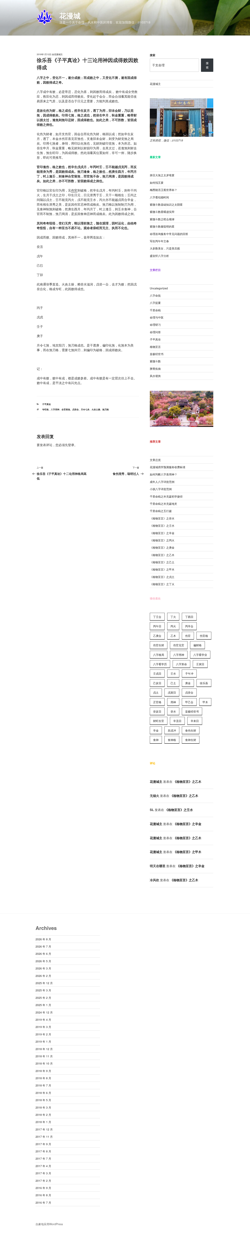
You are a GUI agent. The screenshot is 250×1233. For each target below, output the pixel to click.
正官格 (157, 702)
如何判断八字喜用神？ (163, 474)
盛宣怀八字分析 (159, 256)
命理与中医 (156, 317)
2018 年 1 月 (43, 1122)
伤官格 (204, 636)
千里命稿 (155, 310)
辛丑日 (177, 721)
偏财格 (197, 645)
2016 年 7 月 (43, 1202)
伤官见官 (178, 645)
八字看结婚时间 (159, 197)
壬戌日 (157, 673)
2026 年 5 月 (43, 961)
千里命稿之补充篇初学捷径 (166, 496)
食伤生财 (190, 730)
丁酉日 (189, 617)
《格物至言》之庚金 (162, 547)
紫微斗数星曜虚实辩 (162, 212)
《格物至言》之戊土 (162, 577)
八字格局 (158, 655)
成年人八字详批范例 (162, 482)
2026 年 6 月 (43, 954)
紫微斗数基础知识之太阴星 (166, 204)
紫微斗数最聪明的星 (162, 226)
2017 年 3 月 (43, 1173)
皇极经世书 (156, 354)
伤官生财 (158, 645)
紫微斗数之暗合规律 (162, 219)
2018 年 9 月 (43, 1071)
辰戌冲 (172, 730)
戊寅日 (172, 692)
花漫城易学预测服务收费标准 (167, 467)
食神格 (172, 740)
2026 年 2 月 (43, 976)
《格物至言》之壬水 (162, 525)
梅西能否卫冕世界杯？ (163, 190)
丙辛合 (189, 626)
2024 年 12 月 (44, 1012)
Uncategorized (159, 288)
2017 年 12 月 (44, 1129)
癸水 (173, 711)
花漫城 (69, 15)
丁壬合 (157, 617)
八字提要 (155, 303)
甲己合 (189, 702)
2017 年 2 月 (43, 1181)
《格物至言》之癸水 (162, 518)
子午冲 (189, 673)
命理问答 (155, 332)
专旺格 (45, 409)
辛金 (156, 730)
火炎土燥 (96, 409)
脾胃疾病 (155, 369)
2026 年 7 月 (43, 946)
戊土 (156, 692)
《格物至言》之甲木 (162, 569)
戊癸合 (75, 409)
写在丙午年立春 (159, 241)
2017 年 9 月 (43, 1144)
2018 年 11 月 (44, 1056)
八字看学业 (200, 655)
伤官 (74, 190)
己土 (173, 683)
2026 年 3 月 (43, 968)
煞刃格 (105, 409)
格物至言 (155, 347)
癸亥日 (157, 711)
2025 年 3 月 (43, 990)
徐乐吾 (204, 683)
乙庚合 (157, 636)
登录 (71, 445)
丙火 (173, 626)
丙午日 (157, 626)
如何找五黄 (156, 182)
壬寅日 (200, 664)
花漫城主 (58, 54)
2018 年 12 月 (44, 1049)
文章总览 (155, 460)
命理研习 (155, 325)
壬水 (173, 673)
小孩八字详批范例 (161, 489)
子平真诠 (46, 404)
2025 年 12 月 (44, 983)
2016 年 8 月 (43, 1195)
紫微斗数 (155, 361)
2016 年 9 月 (43, 1188)
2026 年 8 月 (43, 939)
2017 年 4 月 (43, 1166)
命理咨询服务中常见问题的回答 (169, 234)
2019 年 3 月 (43, 1027)
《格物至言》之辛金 (162, 533)
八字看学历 (160, 664)
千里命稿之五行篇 (161, 511)
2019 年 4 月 (43, 1020)
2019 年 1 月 (43, 1041)
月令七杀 (85, 409)
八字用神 (55, 409)
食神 (156, 740)
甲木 (205, 702)
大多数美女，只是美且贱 (165, 248)
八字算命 (181, 664)
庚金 (188, 683)
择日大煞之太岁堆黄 (162, 175)
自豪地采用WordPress (49, 1224)
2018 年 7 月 (43, 1085)
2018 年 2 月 (43, 1115)
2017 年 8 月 (43, 1151)
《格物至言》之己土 (162, 562)
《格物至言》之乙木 (162, 555)
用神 (173, 702)
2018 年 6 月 (43, 1093)
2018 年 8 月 (43, 1078)
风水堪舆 (155, 376)
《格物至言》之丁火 (162, 584)
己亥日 (157, 683)
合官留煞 (66, 409)
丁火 (173, 617)
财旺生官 (158, 721)
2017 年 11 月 (44, 1136)
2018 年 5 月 (43, 1100)
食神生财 (190, 740)
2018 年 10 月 (44, 1063)
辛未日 (195, 721)
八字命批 (155, 295)
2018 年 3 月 (43, 1107)
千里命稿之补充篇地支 (163, 504)
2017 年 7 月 (43, 1158)
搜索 (152, 55)
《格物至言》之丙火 (162, 540)
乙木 (173, 636)
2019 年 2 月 (43, 1034)
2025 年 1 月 (43, 1005)
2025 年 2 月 (43, 998)
